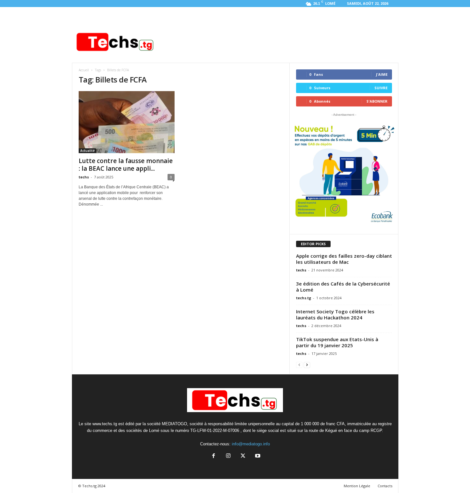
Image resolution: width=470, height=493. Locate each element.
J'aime (382, 74)
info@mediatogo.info (251, 444)
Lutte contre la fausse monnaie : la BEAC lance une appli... (126, 165)
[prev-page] (299, 364)
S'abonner (377, 101)
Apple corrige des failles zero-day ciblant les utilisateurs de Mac (344, 259)
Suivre (381, 87)
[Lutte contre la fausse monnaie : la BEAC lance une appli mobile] (127, 122)
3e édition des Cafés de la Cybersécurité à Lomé (343, 286)
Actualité (87, 150)
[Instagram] (228, 456)
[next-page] (307, 364)
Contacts (385, 485)
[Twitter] (243, 456)
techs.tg (303, 297)
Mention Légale (357, 485)
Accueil (84, 70)
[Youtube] (257, 456)
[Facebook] (213, 456)
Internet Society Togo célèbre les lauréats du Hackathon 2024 (335, 314)
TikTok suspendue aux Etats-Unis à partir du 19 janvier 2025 (337, 342)
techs (84, 177)
